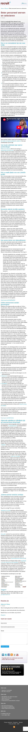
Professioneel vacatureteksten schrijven (11, 700)
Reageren (3, 615)
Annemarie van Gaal (5, 510)
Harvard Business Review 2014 (18, 558)
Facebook (8, 654)
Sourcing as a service (6, 698)
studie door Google (15, 456)
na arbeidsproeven (12, 425)
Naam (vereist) (4, 623)
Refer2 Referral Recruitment (8, 708)
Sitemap (21, 722)
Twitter (6, 654)
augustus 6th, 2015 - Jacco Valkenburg (14, 18)
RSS (11, 654)
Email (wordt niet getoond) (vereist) (8, 627)
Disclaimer (15, 722)
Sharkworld (4, 375)
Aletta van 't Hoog (5, 604)
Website (2, 630)
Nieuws (6, 8)
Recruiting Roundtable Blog (8, 707)
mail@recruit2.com (6, 713)
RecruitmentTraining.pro (7, 705)
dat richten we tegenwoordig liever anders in (11, 141)
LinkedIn (3, 654)
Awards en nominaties (7, 690)
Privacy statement (8, 722)
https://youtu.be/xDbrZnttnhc (7, 418)
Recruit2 (5, 3)
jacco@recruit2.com (5, 594)
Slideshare (14, 654)
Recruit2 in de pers (6, 691)
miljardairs (3, 444)
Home (2, 8)
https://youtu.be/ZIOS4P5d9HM (8, 300)
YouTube (17, 654)
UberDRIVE (4, 383)
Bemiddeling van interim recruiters (9, 696)
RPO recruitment (5, 699)
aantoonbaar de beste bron (7, 150)
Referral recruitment (5, 148)
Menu (23, 3)
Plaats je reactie (5, 646)
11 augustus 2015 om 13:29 (14, 606)
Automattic (3, 534)
